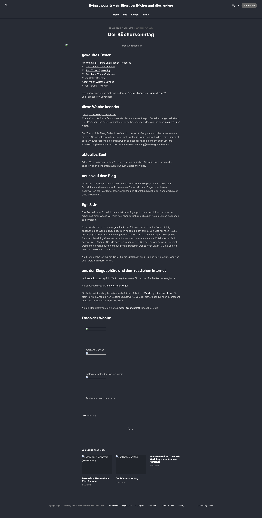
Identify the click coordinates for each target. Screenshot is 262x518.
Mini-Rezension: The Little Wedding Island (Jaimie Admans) (165, 459)
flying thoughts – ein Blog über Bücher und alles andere (131, 5)
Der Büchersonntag (127, 478)
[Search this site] (6, 5)
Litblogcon (133, 257)
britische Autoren (144, 28)
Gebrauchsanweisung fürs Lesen (146, 93)
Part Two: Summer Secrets (100, 66)
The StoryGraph (167, 505)
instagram (140, 505)
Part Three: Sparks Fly (98, 70)
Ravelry (181, 505)
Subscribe (249, 5)
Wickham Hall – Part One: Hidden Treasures (107, 62)
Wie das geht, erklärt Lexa (158, 293)
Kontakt (135, 14)
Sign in (235, 5)
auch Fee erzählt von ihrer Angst (110, 285)
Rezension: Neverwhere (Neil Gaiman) (95, 479)
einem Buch (173, 122)
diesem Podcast (93, 278)
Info (125, 14)
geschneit (119, 227)
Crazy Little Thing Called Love (99, 114)
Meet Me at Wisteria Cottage (98, 82)
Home (116, 14)
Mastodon (152, 505)
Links (146, 14)
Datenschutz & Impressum (120, 505)
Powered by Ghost (205, 505)
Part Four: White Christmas (100, 74)
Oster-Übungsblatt (129, 308)
